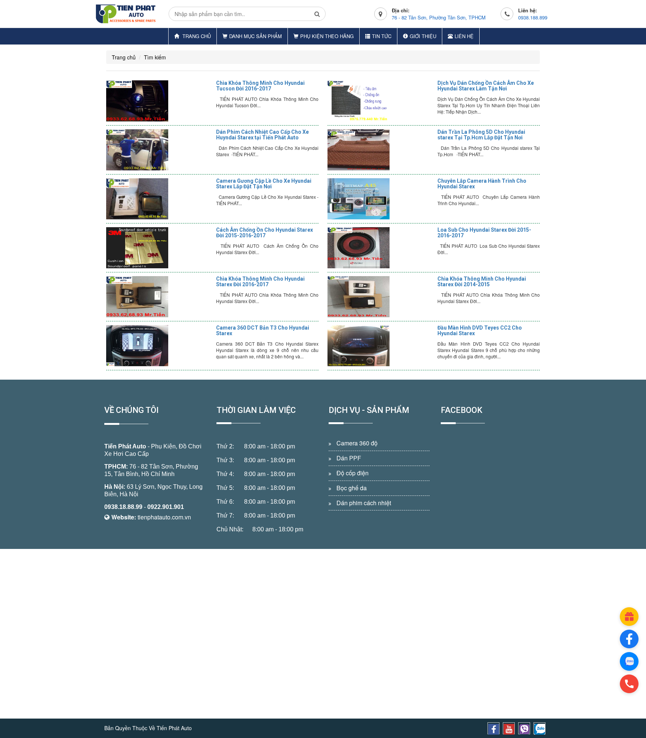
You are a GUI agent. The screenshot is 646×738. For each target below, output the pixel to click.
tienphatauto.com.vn (164, 517)
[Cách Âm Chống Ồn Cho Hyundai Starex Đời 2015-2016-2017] (159, 247)
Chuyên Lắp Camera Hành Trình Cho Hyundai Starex (481, 183)
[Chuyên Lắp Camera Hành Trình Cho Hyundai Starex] (380, 198)
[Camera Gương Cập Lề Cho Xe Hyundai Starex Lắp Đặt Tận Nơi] (159, 198)
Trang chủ (196, 36)
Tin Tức (381, 36)
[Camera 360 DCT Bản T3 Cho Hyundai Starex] (159, 345)
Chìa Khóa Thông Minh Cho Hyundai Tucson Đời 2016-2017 (260, 86)
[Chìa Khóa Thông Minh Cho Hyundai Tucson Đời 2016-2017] (159, 100)
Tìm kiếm (155, 57)
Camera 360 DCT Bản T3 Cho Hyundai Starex (262, 330)
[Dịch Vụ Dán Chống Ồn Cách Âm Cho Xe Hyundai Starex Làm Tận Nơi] (380, 100)
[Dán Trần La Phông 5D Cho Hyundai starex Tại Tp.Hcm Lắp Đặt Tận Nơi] (380, 149)
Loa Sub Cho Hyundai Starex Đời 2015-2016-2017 (484, 232)
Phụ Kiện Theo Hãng (327, 36)
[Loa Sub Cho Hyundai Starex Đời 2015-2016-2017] (380, 247)
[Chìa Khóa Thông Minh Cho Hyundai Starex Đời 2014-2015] (380, 296)
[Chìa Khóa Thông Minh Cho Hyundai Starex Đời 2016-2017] (159, 296)
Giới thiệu (423, 36)
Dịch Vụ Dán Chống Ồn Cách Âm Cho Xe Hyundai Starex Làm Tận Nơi (485, 86)
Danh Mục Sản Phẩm (255, 36)
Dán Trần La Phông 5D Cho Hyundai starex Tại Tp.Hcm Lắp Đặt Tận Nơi (481, 135)
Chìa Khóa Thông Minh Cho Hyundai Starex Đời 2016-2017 (260, 281)
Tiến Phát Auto (125, 446)
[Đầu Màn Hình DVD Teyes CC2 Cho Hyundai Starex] (380, 345)
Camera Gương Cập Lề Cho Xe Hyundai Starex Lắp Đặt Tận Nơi (263, 183)
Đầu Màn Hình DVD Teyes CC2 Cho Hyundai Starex (479, 330)
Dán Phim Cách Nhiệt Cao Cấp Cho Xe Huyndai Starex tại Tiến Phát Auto (262, 135)
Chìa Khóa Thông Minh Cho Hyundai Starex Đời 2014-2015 (481, 281)
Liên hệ (464, 36)
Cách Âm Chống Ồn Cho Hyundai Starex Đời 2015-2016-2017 (264, 232)
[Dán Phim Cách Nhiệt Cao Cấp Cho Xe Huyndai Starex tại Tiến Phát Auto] (159, 149)
